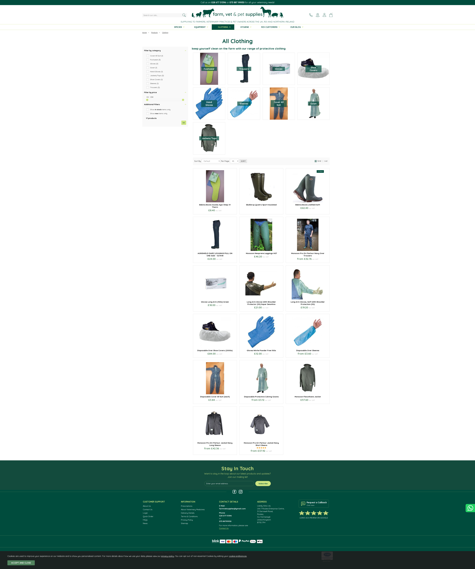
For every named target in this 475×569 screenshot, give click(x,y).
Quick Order (148, 516)
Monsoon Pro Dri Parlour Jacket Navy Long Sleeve (214, 444)
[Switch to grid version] (316, 161)
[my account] (324, 15)
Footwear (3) (155, 60)
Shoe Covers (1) (156, 79)
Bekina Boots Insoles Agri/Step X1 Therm (215, 206)
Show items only (160, 109)
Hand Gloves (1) (156, 71)
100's (297, 354)
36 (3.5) (307, 210)
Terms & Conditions (189, 516)
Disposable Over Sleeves (307, 350)
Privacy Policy (187, 520)
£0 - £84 (150, 97)
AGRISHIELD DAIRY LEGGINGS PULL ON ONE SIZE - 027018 (215, 254)
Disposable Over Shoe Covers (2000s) (215, 350)
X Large (225, 400)
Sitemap (184, 523)
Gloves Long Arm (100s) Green (215, 302)
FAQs (145, 520)
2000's (318, 354)
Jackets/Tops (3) (157, 75)
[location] (317, 15)
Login (145, 513)
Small (247, 350)
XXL (294, 396)
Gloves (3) (154, 64)
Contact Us (147, 509)
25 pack (271, 400)
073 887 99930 (236, 2)
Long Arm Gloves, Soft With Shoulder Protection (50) (308, 303)
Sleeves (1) (154, 83)
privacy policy (167, 556)
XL (307, 259)
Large (275, 350)
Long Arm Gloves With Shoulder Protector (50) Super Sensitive (261, 303)
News (145, 523)
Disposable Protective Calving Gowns (261, 396)
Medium (261, 350)
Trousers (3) (155, 87)
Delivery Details (187, 513)
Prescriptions (186, 506)
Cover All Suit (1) (156, 56)
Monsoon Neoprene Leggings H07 (261, 253)
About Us (147, 506)
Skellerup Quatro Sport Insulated (261, 205)
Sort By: (198, 161)
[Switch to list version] (323, 161)
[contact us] (311, 15)
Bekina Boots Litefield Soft (307, 205)
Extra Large (261, 354)
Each (250, 400)
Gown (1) (153, 67)
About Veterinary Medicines (193, 509)
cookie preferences (238, 556)
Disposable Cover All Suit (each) (215, 396)
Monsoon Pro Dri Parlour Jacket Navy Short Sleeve (261, 444)
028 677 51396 (218, 2)
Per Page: (225, 161)
